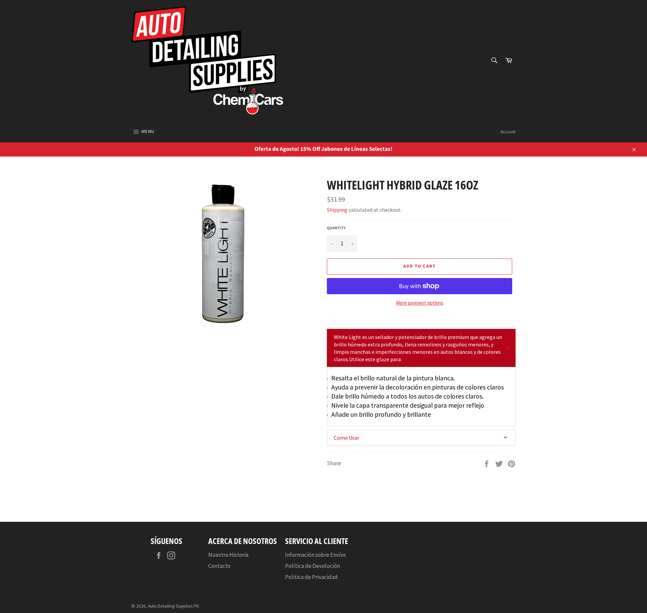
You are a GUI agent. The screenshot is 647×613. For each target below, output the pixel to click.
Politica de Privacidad (311, 577)
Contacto (219, 566)
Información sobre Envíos (315, 554)
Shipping (337, 209)
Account (508, 132)
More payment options (419, 303)
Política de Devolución (312, 566)
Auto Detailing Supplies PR (173, 606)
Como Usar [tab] (346, 437)
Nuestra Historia (228, 554)
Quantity (336, 228)
